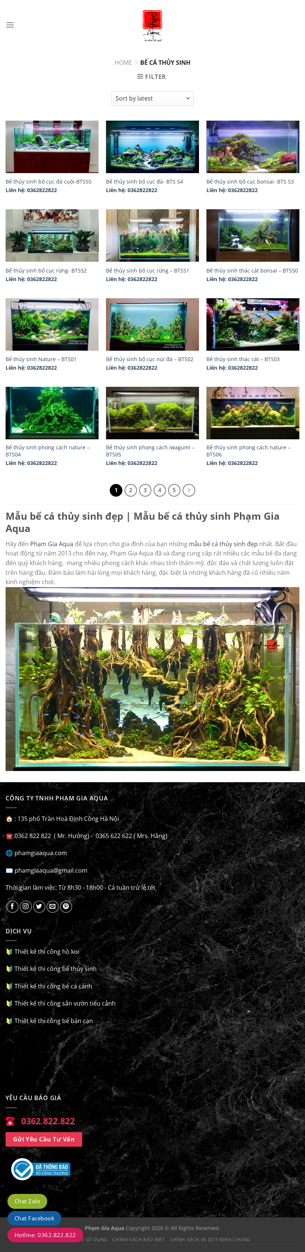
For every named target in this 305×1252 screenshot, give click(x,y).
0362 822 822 (205, 119)
